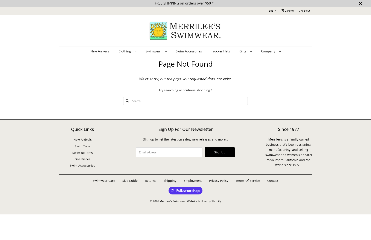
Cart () (289, 10)
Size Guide (130, 181)
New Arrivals (99, 51)
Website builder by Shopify (204, 201)
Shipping (170, 181)
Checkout (304, 10)
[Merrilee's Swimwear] (185, 31)
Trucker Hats (220, 51)
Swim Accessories (189, 51)
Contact (272, 181)
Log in (272, 10)
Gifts (243, 51)
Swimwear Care (104, 181)
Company (269, 51)
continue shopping (197, 90)
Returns (150, 181)
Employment (193, 181)
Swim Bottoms (82, 153)
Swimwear (154, 51)
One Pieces (82, 159)
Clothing (125, 51)
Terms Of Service (248, 181)
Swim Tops (82, 146)
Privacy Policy (218, 181)
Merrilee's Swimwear (173, 201)
